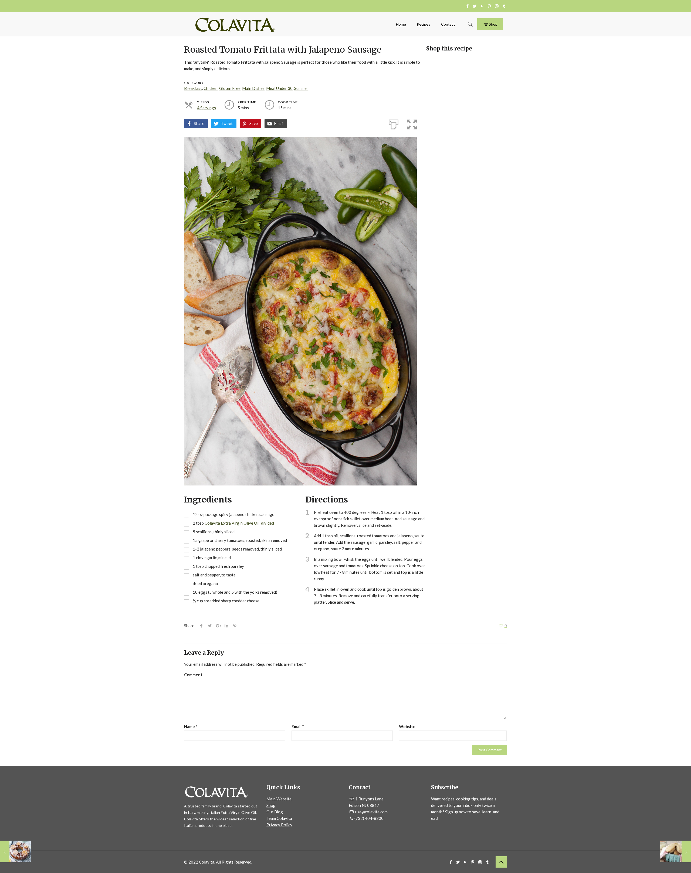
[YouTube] (482, 6)
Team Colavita (279, 818)
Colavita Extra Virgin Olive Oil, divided (239, 523)
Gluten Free (230, 88)
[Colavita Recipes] (235, 24)
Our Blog (274, 811)
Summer (301, 88)
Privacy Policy (279, 824)
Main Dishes (253, 88)
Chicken (211, 88)
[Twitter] (475, 6)
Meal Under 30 (279, 88)
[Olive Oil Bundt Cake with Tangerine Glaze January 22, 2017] (15, 851)
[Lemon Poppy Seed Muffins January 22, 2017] (675, 851)
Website (407, 726)
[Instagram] (497, 6)
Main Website (279, 798)
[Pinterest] (489, 6)
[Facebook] (467, 6)
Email (278, 123)
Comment (193, 674)
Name (190, 726)
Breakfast (193, 88)
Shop (492, 24)
